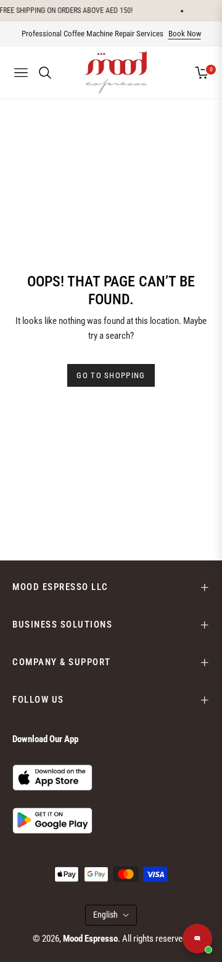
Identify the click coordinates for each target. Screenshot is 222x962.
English (105, 915)
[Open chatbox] (197, 938)
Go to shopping (110, 375)
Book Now (184, 33)
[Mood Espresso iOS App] (52, 777)
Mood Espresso (90, 938)
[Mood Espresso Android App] (52, 820)
